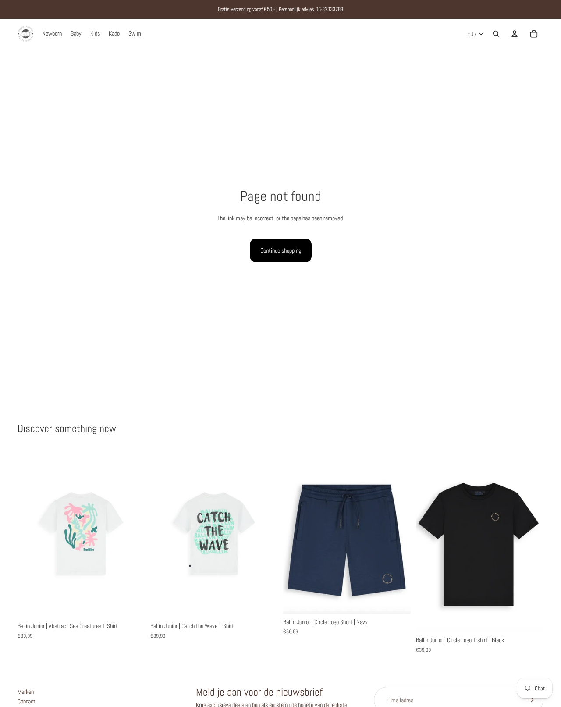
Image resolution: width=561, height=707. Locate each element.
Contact (27, 702)
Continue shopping (280, 250)
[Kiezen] (131, 604)
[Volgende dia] (132, 533)
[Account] (514, 33)
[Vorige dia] (31, 533)
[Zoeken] (496, 33)
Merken (26, 692)
